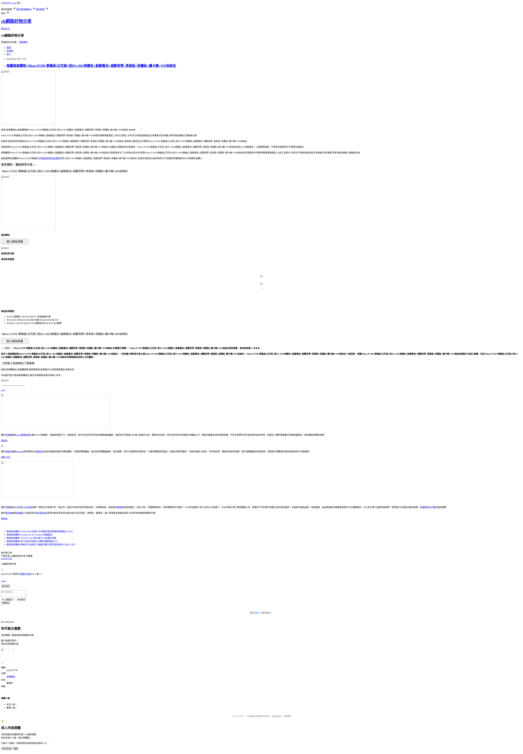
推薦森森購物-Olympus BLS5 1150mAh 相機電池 (29, 535)
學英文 (4, 519)
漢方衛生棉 (41, 513)
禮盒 (424, 507)
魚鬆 (3, 457)
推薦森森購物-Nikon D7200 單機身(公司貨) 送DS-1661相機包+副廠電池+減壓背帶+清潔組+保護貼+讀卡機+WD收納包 (91, 65)
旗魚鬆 (120, 507)
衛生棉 (8, 513)
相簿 (9, 47)
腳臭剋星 (25, 435)
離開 (15, 749)
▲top (3, 581)
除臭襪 (8, 435)
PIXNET (241, 716)
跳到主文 (5, 29)
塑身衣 (4, 440)
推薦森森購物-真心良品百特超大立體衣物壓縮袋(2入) (32, 541)
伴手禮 (432, 507)
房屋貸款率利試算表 (50, 158)
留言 (29, 574)
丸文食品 (27, 507)
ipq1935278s (6, 558)
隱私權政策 (276, 716)
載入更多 (5, 586)
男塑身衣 (39, 451)
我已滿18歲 (6, 749)
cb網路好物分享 (16, 21)
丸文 (8, 457)
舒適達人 (20, 513)
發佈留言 (5, 603)
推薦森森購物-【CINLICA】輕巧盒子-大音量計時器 (31, 538)
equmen (19, 451)
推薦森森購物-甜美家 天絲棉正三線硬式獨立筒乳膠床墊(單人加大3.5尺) (41, 544)
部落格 (10, 51)
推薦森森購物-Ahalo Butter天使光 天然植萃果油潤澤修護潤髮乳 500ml (40, 531)
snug (3, 390)
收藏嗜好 (23, 42)
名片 (9, 54)
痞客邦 (23, 574)
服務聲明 (287, 716)
